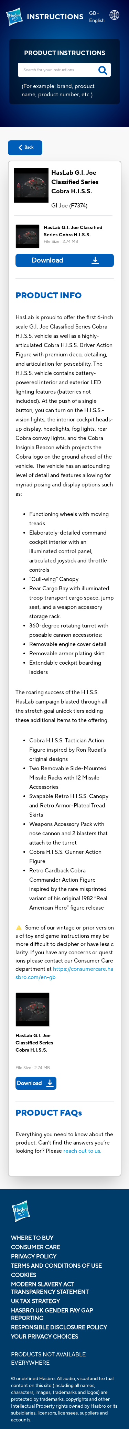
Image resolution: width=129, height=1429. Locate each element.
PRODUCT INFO (48, 295)
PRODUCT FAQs (48, 1113)
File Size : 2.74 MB (61, 241)
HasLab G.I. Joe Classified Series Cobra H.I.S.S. (74, 182)
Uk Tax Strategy (35, 1301)
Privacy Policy (33, 1256)
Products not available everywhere (48, 1358)
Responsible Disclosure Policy (59, 1327)
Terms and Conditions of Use (56, 1266)
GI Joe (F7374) (69, 205)
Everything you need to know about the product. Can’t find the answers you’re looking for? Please (64, 1142)
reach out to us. (82, 1151)
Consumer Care (35, 1247)
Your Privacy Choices (44, 1336)
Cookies (23, 1275)
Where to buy (32, 1238)
